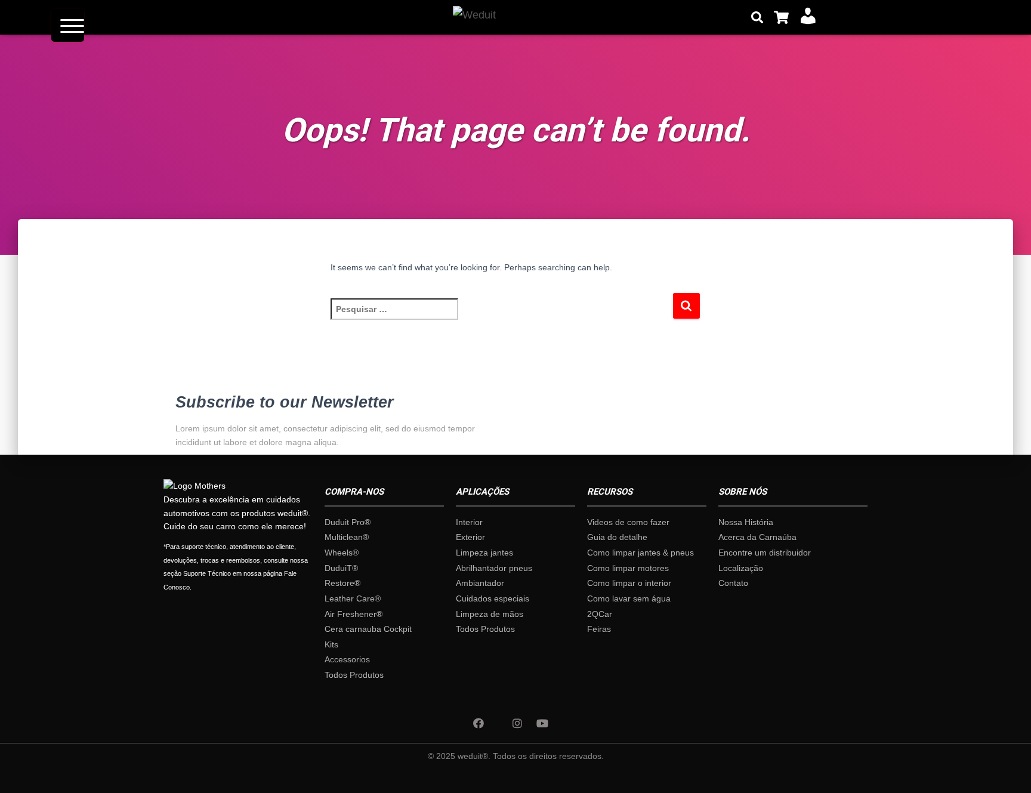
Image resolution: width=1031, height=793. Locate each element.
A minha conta (804, 17)
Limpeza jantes (484, 552)
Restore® (342, 583)
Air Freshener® (353, 614)
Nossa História (745, 522)
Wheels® (342, 552)
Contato (733, 583)
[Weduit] (458, 17)
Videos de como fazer (628, 522)
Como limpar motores (628, 568)
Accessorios (347, 659)
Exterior (470, 537)
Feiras (599, 629)
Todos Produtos (354, 675)
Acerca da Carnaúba (757, 537)
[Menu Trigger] (67, 25)
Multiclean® (347, 537)
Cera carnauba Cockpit (368, 629)
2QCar (599, 614)
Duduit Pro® (348, 522)
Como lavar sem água (629, 598)
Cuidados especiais (492, 598)
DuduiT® (341, 568)
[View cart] (781, 17)
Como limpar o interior (629, 583)
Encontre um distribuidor (764, 552)
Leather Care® (353, 598)
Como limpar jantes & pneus (640, 552)
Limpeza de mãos (489, 614)
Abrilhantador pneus (494, 568)
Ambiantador (480, 583)
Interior (469, 522)
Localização (740, 568)
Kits (331, 644)
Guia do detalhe (617, 537)
